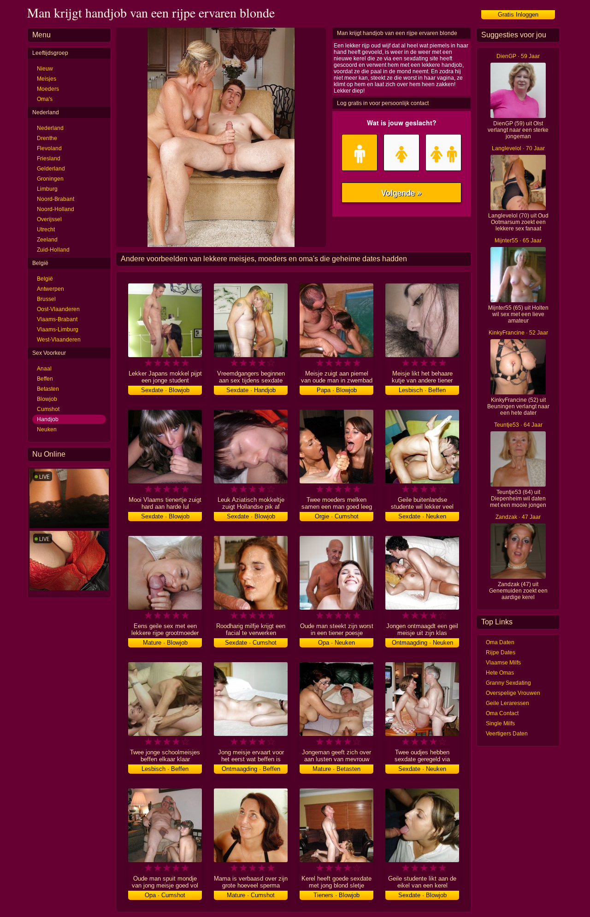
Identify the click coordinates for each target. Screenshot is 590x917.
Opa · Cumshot (165, 895)
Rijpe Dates (500, 652)
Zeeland (47, 239)
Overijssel (49, 219)
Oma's (45, 99)
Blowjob (47, 399)
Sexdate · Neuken (422, 516)
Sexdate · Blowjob (165, 390)
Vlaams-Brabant (57, 319)
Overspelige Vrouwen (513, 693)
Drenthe (47, 138)
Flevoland (49, 148)
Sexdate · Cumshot (251, 642)
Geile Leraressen (507, 703)
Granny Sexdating (508, 683)
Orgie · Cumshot (337, 516)
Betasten (48, 389)
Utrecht (46, 229)
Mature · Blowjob (165, 642)
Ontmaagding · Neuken (422, 642)
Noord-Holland (55, 209)
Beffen (45, 379)
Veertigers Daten (507, 733)
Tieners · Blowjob (336, 895)
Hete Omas (500, 673)
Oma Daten (500, 642)
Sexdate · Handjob (251, 390)
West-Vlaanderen (59, 339)
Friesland (48, 158)
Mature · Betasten (336, 768)
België (45, 279)
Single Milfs (500, 723)
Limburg (47, 189)
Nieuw (45, 68)
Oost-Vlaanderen (58, 309)
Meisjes (46, 79)
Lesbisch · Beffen (422, 390)
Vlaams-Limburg (57, 329)
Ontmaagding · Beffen (251, 768)
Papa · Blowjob (337, 390)
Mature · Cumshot (251, 895)
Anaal (44, 368)
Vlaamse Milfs (503, 662)
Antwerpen (50, 289)
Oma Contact (502, 713)
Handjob (48, 419)
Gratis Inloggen (518, 14)
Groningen (50, 179)
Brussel (46, 299)
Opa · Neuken (336, 642)
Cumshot (48, 409)
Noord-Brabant (55, 199)
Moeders (48, 89)
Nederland (50, 128)
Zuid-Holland (53, 250)
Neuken (47, 429)
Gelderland (51, 168)
